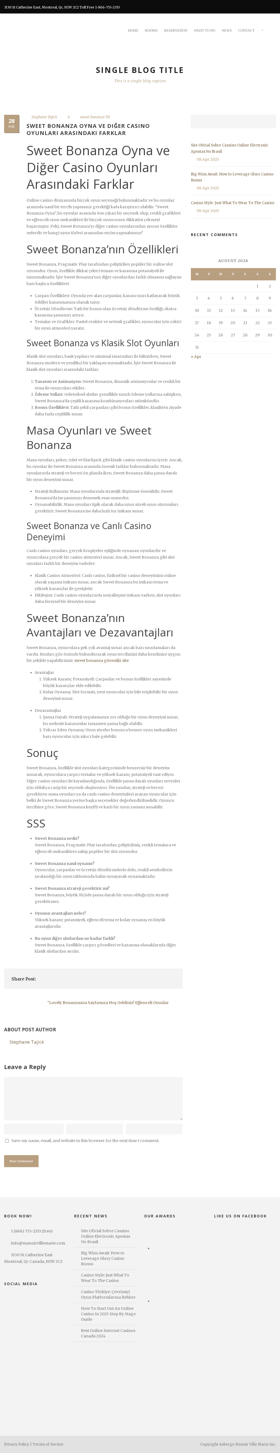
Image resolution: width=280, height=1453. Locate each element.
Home (133, 30)
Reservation (175, 30)
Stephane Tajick (44, 117)
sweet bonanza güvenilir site (101, 660)
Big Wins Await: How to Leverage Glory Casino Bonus (102, 1258)
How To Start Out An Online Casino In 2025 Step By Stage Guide (108, 1314)
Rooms (151, 30)
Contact (246, 30)
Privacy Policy (16, 1444)
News (227, 30)
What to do (204, 30)
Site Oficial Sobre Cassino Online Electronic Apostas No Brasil (105, 1236)
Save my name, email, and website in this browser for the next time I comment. (85, 1140)
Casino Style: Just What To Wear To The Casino (232, 203)
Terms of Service (48, 1444)
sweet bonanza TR (95, 117)
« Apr (196, 356)
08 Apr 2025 (208, 159)
